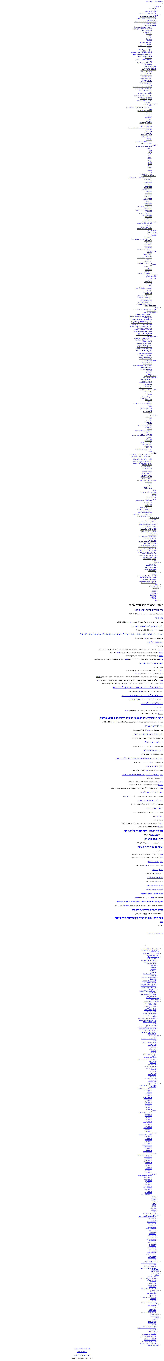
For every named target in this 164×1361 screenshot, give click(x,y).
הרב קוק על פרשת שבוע (145, 295)
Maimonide (148, 58)
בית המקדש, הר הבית (149, 538)
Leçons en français (150, 25)
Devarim (149, 41)
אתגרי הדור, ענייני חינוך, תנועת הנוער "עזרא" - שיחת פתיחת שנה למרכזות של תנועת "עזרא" (121, 634)
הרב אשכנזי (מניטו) (150, 306)
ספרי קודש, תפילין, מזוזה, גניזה (147, 552)
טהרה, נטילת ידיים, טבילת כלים (146, 550)
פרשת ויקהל (148, 1129)
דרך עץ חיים (148, 271)
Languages (156, 588)
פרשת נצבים (148, 1189)
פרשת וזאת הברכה (146, 1194)
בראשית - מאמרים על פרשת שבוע (142, 456)
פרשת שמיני (148, 1140)
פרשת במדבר (148, 1157)
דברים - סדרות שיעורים (145, 1176)
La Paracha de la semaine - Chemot (141, 321)
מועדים (153, 415)
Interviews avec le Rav (145, 333)
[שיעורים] (154, 15)
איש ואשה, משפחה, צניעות (148, 545)
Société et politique (146, 51)
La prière (149, 47)
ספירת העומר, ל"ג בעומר (145, 111)
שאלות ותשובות (154, 518)
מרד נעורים (158, 816)
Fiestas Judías (148, 384)
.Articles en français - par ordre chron (141, 316)
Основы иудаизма (146, 369)
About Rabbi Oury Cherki (148, 577)
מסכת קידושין (148, 208)
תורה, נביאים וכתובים (153, 1083)
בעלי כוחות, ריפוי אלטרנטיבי (147, 555)
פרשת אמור (148, 1148)
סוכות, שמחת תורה (146, 442)
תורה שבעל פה (147, 487)
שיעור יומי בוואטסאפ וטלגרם (151, 953)
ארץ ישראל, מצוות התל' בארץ (147, 1018)
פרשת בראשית (147, 1090)
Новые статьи (147, 364)
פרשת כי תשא (148, 1128)
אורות (150, 280)
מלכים (150, 162)
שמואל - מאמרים (147, 468)
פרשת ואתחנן (148, 1179)
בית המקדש (148, 400)
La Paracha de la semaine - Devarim (141, 326)
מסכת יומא (148, 191)
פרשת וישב (148, 1104)
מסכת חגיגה (148, 201)
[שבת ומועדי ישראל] (144, 104)
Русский (153, 595)
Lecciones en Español (149, 68)
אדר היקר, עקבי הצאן (145, 287)
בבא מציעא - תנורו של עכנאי (143, 210)
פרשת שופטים (148, 1184)
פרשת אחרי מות (147, 1145)
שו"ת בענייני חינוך (155, 877)
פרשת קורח (148, 1164)
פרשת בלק (149, 1167)
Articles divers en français (144, 335)
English (153, 593)
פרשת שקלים (152, 1075)
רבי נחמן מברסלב (151, 275)
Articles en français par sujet (143, 314)
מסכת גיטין (152, 1246)
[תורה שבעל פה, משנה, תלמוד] (138, 480)
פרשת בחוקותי (147, 1152)
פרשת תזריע (148, 1141)
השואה (150, 405)
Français (153, 591)
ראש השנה (148, 129)
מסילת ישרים (148, 266)
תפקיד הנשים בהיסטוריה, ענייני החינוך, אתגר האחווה (139, 901)
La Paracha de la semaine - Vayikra (141, 323)
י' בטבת (149, 138)
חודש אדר (153, 1073)
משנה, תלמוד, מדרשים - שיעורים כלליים (140, 177)
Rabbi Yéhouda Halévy (145, 56)
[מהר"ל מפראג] (147, 251)
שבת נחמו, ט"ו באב (146, 126)
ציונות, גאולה (152, 535)
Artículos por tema (146, 379)
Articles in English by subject (143, 338)
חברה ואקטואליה (147, 396)
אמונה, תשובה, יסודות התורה (147, 524)
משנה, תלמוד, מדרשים (149, 176)
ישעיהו (150, 164)
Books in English (150, 567)
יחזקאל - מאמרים (147, 475)
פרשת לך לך (148, 1093)
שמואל (150, 160)
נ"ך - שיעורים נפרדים (146, 174)
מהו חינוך (159, 618)
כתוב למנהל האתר (150, 11)
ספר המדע (149, 242)
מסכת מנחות (148, 218)
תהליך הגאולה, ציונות (146, 398)
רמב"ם (154, 235)
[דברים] (151, 1174)
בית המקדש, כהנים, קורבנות (144, 88)
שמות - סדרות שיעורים (145, 1112)
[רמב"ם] (154, 1275)
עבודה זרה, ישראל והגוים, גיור (147, 542)
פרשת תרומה (148, 1124)
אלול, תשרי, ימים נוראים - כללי (147, 1059)
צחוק (150, 410)
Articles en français (150, 312)
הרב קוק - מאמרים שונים (144, 516)
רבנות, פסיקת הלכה (146, 227)
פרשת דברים (148, 1177)
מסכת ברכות (148, 184)
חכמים (150, 485)
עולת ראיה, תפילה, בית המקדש (143, 288)
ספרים (157, 562)
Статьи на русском (150, 360)
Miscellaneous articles (145, 359)
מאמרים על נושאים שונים (148, 389)
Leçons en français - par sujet (143, 27)
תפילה (154, 490)
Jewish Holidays (147, 341)
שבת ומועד (152, 533)
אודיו (138, 614)
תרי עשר (149, 169)
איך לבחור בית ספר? (154, 726)
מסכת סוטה (148, 205)
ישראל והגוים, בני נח (146, 83)
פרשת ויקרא (148, 1136)
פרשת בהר (149, 1150)
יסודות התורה (148, 391)
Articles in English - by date (143, 340)
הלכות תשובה (148, 244)
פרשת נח (149, 1092)
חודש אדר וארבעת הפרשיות (143, 141)
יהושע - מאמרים (147, 465)
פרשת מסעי (148, 1172)
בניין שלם (138, 673)
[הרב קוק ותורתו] (146, 499)
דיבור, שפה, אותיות (146, 78)
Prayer (150, 352)
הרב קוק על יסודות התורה (144, 509)
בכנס (126, 659)
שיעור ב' (160, 673)
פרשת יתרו (148, 1121)
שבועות (149, 119)
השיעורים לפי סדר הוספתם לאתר (146, 18)
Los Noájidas (148, 386)
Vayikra (149, 37)
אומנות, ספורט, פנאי (146, 99)
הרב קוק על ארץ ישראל (145, 302)
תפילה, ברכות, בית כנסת (148, 531)
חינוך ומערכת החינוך (154, 766)
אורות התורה (148, 283)
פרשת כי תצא (148, 1186)
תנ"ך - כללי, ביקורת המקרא (144, 147)
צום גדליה (149, 131)
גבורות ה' (149, 253)
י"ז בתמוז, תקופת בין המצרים (143, 430)
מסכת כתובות (148, 203)
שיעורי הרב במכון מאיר (149, 23)
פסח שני (149, 116)
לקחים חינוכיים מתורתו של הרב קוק (147, 910)
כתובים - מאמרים (147, 478)
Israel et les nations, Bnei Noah (142, 54)
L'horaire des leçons (146, 30)
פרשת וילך (149, 1191)
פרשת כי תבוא (147, 1187)
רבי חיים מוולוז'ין (151, 277)
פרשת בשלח (148, 1119)
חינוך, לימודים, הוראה (149, 543)
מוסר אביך (149, 290)
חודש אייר (149, 112)
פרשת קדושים (148, 1146)
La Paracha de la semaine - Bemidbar (141, 324)
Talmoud (149, 44)
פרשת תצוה (148, 1126)
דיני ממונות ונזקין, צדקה (149, 554)
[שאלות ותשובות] (149, 518)
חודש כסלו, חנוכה (147, 136)
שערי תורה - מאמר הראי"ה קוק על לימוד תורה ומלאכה (139, 918)
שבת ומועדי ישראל (150, 104)
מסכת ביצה (148, 194)
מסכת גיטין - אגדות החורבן (144, 206)
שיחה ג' (161, 656)
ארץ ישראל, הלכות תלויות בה (147, 536)
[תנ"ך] (152, 145)
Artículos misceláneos (145, 388)
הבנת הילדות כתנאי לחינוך (151, 792)
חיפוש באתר (152, 8)
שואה (150, 85)
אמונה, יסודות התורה (146, 71)
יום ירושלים (148, 117)
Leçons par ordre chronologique (142, 29)
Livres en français (150, 565)
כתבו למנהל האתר (82, 1352)
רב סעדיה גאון (151, 232)
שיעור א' (160, 670)
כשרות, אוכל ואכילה (150, 548)
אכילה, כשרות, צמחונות (145, 94)
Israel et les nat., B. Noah (148, 986)
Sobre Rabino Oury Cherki (147, 581)
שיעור (126, 710)
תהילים (150, 170)
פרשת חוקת (148, 1165)
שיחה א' (160, 649)
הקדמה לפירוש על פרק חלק (148, 1278)
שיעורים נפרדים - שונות (149, 70)
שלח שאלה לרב (151, 519)
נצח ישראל (149, 256)
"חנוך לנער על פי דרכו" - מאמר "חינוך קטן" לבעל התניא (138, 687)
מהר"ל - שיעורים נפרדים (145, 263)
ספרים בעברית (151, 564)
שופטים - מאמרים (146, 466)
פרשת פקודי (148, 1131)
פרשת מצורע (148, 1143)
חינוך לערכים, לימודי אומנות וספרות (147, 626)
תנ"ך (154, 145)
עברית (154, 590)
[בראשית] (150, 1087)
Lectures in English (150, 66)
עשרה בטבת (148, 446)
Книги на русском (150, 569)
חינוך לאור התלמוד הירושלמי (150, 800)
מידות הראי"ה (148, 504)
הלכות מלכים (148, 246)
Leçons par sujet (151, 958)
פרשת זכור (152, 1076)
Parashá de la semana (145, 383)
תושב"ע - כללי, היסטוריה (144, 223)
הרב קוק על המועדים (146, 507)
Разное (149, 374)
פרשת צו (149, 1138)
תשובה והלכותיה (147, 76)
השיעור (98, 677)
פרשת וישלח (148, 1102)
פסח (150, 109)
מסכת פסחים (148, 188)
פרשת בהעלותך (147, 1160)
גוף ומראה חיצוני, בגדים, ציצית (147, 547)
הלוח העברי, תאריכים (149, 557)
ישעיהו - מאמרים (147, 471)
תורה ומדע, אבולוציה (146, 75)
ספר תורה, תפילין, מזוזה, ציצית (143, 95)
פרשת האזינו (148, 1193)
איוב (150, 172)
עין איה (150, 285)
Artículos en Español (149, 377)
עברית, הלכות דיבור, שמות (148, 528)
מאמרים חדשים (151, 311)
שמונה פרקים (148, 237)
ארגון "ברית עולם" (154, 586)
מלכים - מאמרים (147, 470)
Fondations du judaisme (145, 46)
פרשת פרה (152, 1080)
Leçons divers (148, 64)
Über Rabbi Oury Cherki (148, 583)
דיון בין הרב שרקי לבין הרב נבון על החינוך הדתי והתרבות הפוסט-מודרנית (131, 718)
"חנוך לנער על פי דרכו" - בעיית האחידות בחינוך (142, 695)
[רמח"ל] (151, 265)
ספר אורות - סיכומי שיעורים (144, 501)
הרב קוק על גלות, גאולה (145, 512)
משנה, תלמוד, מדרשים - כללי (147, 1217)
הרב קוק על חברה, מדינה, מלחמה (142, 514)
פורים (150, 451)
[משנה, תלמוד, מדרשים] (142, 176)
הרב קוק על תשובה (146, 299)
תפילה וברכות (152, 230)
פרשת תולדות (148, 1099)
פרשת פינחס (148, 1169)
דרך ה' (150, 268)
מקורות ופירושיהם (150, 526)
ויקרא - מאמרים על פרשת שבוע (142, 459)
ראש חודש (149, 417)
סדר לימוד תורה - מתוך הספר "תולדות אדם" (143, 831)
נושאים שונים (148, 102)
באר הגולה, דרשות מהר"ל (144, 258)
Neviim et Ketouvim (146, 42)
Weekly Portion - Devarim (144, 350)
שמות (150, 150)
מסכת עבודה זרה (147, 215)
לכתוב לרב (156, 584)
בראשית (149, 148)
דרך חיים (149, 259)
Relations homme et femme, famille (141, 52)
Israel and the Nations (145, 357)
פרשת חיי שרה (147, 1097)
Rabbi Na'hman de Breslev (144, 59)
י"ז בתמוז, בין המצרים (146, 123)
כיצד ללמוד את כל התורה (152, 703)
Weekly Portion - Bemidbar (143, 348)
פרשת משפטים (147, 1122)
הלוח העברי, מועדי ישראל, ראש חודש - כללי (139, 107)
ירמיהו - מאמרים (147, 473)
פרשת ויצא (148, 1100)
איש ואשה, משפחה (146, 408)
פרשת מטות (148, 1170)
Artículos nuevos (147, 381)
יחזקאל (150, 167)
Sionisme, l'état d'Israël (145, 49)
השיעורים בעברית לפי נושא (148, 17)
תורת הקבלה (148, 489)
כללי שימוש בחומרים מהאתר (147, 13)
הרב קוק (153, 278)
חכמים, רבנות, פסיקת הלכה (148, 530)
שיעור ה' (160, 683)
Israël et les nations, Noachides (142, 330)
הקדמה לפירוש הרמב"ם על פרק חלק (141, 239)
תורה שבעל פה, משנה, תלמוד (147, 480)
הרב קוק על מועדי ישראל (144, 297)
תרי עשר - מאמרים (146, 477)
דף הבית (157, 6)
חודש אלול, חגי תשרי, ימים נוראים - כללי (140, 128)
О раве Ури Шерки (149, 579)
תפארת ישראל (147, 254)
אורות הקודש (148, 282)
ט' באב (150, 124)
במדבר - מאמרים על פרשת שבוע (142, 461)
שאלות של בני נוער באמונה (151, 663)
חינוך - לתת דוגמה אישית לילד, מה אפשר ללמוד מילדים (139, 758)
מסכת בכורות (148, 220)
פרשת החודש (152, 1081)
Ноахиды (149, 372)
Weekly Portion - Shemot (144, 345)
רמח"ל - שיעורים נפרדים (145, 273)
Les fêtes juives (147, 32)
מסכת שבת (148, 186)
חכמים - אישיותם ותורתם (144, 229)
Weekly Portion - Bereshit (144, 343)
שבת (150, 105)
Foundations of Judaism (145, 353)
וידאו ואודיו (126, 796)
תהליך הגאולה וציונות (146, 82)
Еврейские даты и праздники (142, 365)
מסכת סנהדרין (151, 1252)
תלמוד (150, 483)
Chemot (149, 35)
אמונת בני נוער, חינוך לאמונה (150, 847)
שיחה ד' (161, 659)
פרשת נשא (148, 1158)
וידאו (142, 614)
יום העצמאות (148, 114)
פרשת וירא (148, 1095)
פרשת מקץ (148, 1105)
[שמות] (151, 1111)
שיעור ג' (161, 677)
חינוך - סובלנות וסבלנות (153, 750)
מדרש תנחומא (148, 182)
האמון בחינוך (157, 869)
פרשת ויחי (149, 1109)
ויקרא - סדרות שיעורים (145, 1134)
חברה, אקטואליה (147, 80)
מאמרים (157, 307)
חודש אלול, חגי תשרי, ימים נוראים (142, 436)
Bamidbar (149, 39)
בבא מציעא (152, 1249)
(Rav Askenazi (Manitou (144, 63)
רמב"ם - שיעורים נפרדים (144, 249)
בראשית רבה (148, 179)
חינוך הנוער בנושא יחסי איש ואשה (148, 734)
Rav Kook (149, 61)
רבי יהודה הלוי (151, 234)
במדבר (150, 153)
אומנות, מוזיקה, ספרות (149, 559)
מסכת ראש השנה (147, 189)
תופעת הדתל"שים (155, 642)
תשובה (150, 394)
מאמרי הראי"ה (147, 292)
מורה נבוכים (148, 247)
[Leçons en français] (147, 957)
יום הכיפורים (148, 133)
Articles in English (150, 336)
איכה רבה (149, 181)
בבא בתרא (149, 212)
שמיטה (150, 401)
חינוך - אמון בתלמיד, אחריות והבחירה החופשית (142, 774)
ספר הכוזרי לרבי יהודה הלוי (148, 492)
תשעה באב (148, 432)
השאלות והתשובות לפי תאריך (147, 523)
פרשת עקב (148, 1181)
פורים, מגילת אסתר (146, 143)
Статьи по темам (146, 362)
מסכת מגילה (148, 198)
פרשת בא (149, 1117)
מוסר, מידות (148, 73)
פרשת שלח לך (148, 1162)
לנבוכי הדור (148, 294)
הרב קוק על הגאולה (146, 300)
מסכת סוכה (148, 193)
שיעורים (157, 15)
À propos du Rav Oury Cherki (146, 576)
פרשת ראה (148, 1182)
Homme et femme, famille (148, 984)
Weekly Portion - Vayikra (144, 347)
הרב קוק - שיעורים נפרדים (144, 304)
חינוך (150, 92)
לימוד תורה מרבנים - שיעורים (154, 889)
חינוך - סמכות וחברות (153, 839)
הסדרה (137, 898)
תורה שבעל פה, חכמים (149, 222)
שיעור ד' (160, 680)
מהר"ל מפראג (152, 251)
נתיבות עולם (148, 261)
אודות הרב (156, 572)
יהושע (150, 157)
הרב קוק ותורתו (151, 499)
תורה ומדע (149, 393)
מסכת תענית (148, 196)
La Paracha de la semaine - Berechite (141, 319)
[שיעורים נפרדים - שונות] (141, 70)
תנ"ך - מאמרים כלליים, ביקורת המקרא (140, 454)
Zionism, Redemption (145, 355)
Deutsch (153, 598)
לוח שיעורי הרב (151, 20)
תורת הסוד (149, 225)
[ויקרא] (151, 1133)
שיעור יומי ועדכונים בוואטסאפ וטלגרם (145, 22)
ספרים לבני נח (152, 571)
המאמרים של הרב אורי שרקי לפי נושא (145, 309)
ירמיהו (150, 165)
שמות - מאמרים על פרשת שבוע (142, 458)
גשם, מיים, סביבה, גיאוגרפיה (144, 97)
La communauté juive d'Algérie (142, 331)
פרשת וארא (148, 1116)
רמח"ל (154, 265)
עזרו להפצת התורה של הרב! (82, 1348)
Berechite (149, 34)
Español (153, 597)
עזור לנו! (153, 10)
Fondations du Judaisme (144, 328)
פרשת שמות (148, 1114)
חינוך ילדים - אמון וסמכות (152, 893)
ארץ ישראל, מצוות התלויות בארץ (142, 87)
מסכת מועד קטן (147, 200)
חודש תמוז (149, 121)
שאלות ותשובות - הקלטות (144, 100)
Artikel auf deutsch (150, 376)
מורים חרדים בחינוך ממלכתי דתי (149, 610)
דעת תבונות (148, 270)
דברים (150, 155)
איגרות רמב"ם (148, 241)
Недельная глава (146, 367)
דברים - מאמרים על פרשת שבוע (142, 463)
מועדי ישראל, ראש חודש (148, 1039)
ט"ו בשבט (149, 140)
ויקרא (150, 152)
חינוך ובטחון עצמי (155, 861)
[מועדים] (150, 415)
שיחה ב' (161, 652)
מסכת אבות (148, 217)
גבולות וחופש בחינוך (154, 808)
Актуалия (149, 371)
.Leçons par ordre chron (148, 960)
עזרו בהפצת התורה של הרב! (155, 929)
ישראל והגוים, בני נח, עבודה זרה (142, 403)
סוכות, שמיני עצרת (146, 135)
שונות (150, 413)
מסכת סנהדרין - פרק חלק (144, 213)
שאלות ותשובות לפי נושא (148, 521)
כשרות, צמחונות (151, 1025)
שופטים (149, 159)
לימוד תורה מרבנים (155, 885)
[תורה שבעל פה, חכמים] (141, 222)
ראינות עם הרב (147, 412)
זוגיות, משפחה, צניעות (145, 90)
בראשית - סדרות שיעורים (144, 1088)
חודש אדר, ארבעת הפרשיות (143, 449)
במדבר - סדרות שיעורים (145, 1155)
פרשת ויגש (149, 1107)
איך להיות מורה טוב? (154, 742)
